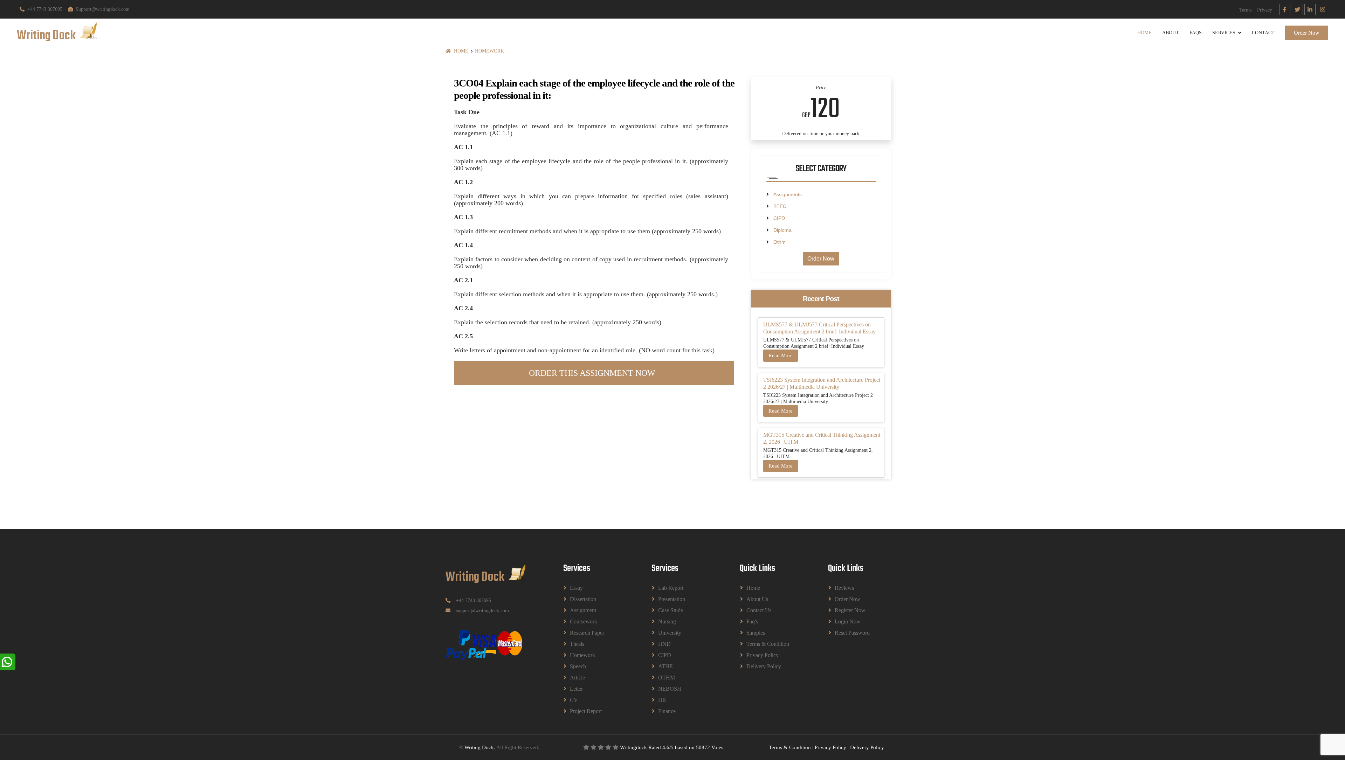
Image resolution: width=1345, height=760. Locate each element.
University (669, 633)
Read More (780, 355)
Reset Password (852, 633)
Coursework (583, 621)
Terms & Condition (767, 644)
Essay (576, 588)
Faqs (1195, 32)
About (1170, 32)
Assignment (583, 610)
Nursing (667, 621)
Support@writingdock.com (103, 9)
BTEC (779, 206)
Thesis (577, 644)
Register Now (850, 610)
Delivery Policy (763, 666)
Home (1144, 32)
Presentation (671, 599)
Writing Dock (479, 747)
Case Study (670, 610)
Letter (576, 689)
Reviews (844, 588)
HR (662, 700)
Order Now (1306, 33)
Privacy (1264, 10)
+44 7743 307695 (44, 9)
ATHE (665, 666)
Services (1223, 32)
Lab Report (670, 588)
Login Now (848, 621)
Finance (667, 711)
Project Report (586, 711)
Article (577, 677)
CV (574, 700)
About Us (757, 599)
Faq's (752, 621)
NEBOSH (669, 689)
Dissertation (583, 599)
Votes (717, 747)
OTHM (666, 677)
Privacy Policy (762, 655)
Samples (755, 633)
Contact (1263, 32)
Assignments (787, 194)
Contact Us (758, 610)
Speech (578, 666)
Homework (489, 51)
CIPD (779, 218)
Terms (1245, 10)
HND (664, 644)
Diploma (782, 230)
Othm (779, 242)
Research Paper (587, 633)
